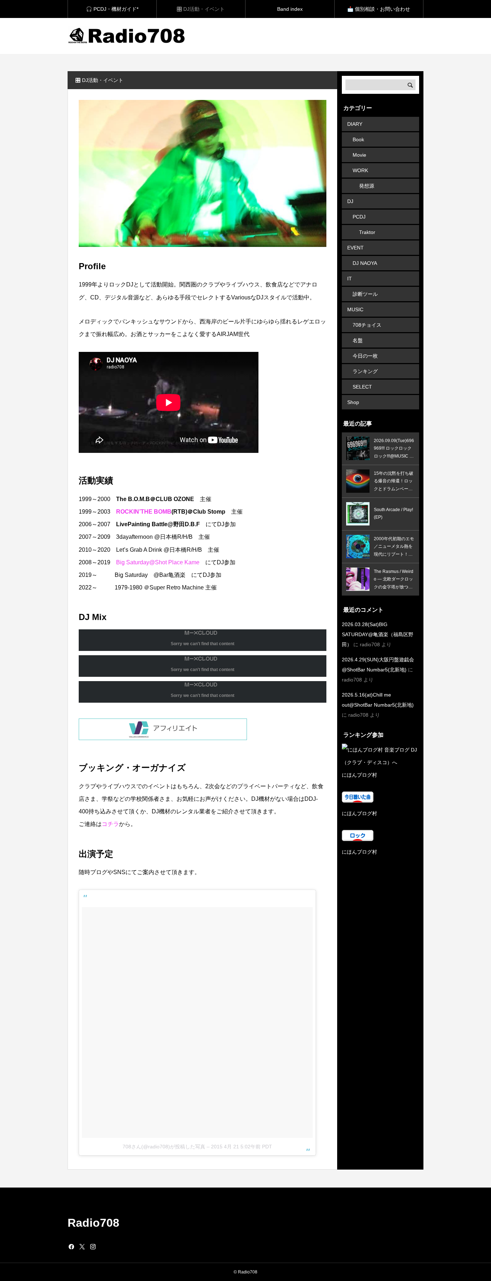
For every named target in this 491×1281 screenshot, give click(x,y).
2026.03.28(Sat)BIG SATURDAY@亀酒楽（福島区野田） (377, 634)
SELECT (362, 387)
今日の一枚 (365, 356)
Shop (353, 402)
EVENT (355, 248)
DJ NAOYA (365, 263)
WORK (360, 170)
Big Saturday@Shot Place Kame (157, 562)
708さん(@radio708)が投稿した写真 (164, 1146)
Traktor (367, 232)
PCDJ (359, 217)
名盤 (358, 340)
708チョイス (367, 325)
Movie (359, 155)
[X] (82, 1246)
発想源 (366, 186)
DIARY (354, 124)
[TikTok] (103, 1246)
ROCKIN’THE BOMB (143, 512)
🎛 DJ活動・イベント (201, 9)
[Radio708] (127, 36)
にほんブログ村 (359, 775)
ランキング (365, 371)
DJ (350, 201)
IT (349, 278)
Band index (290, 9)
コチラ (110, 824)
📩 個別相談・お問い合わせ (378, 9)
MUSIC (355, 309)
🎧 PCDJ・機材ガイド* (112, 9)
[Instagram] (92, 1246)
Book (358, 139)
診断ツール (365, 294)
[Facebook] (71, 1246)
